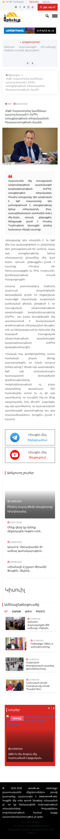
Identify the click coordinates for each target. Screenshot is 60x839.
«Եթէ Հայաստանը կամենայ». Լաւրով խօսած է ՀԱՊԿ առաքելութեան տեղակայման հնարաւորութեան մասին (25, 84)
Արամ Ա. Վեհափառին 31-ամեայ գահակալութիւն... (25, 549)
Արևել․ (47, 1)
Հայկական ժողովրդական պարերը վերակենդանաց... (40, 665)
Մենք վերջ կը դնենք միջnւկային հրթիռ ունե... (25, 529)
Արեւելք (17, 718)
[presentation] (28, 63)
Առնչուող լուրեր (20, 473)
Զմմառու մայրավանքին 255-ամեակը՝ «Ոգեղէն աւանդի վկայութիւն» (30, 55)
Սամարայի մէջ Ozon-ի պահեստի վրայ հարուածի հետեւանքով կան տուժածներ (30, 48)
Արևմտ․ (34, 1)
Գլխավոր (14, 75)
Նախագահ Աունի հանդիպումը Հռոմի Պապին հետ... (38, 686)
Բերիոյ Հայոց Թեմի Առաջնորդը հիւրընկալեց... (30, 509)
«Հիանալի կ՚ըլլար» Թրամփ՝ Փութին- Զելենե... (27, 569)
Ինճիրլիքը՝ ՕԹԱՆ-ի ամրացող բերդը (42, 645)
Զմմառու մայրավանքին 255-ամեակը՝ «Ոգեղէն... (38, 625)
